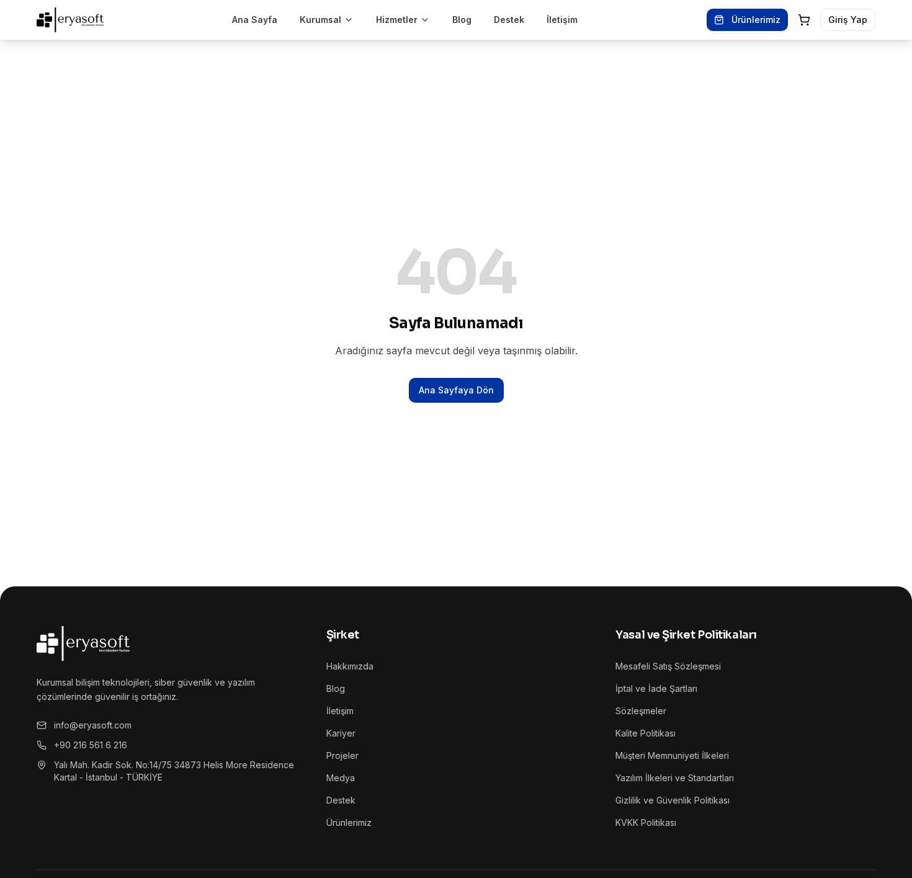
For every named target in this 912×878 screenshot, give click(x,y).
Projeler (342, 755)
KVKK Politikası (645, 822)
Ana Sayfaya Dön (456, 390)
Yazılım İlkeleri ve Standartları (674, 778)
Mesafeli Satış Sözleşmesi (668, 666)
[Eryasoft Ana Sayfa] (70, 19)
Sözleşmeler (640, 711)
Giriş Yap (847, 19)
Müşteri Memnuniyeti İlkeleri (672, 755)
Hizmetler (397, 19)
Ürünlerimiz (755, 19)
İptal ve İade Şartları (656, 688)
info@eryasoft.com (93, 725)
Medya (340, 778)
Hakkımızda (349, 666)
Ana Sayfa (254, 19)
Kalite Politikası (645, 733)
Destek (509, 19)
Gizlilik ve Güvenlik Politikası (672, 800)
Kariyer (340, 733)
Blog (462, 19)
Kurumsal (320, 19)
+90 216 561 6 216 (90, 745)
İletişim (562, 19)
